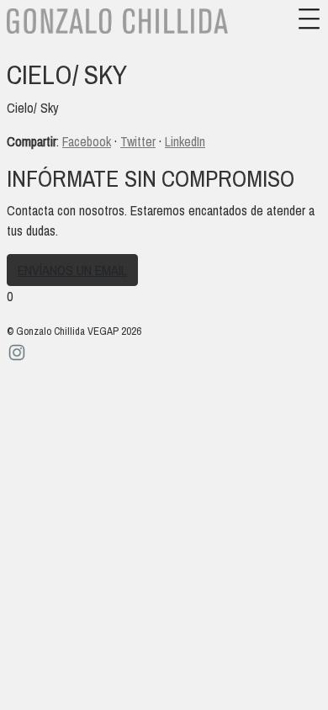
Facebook (86, 141)
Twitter (138, 141)
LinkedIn (185, 141)
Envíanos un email (72, 270)
